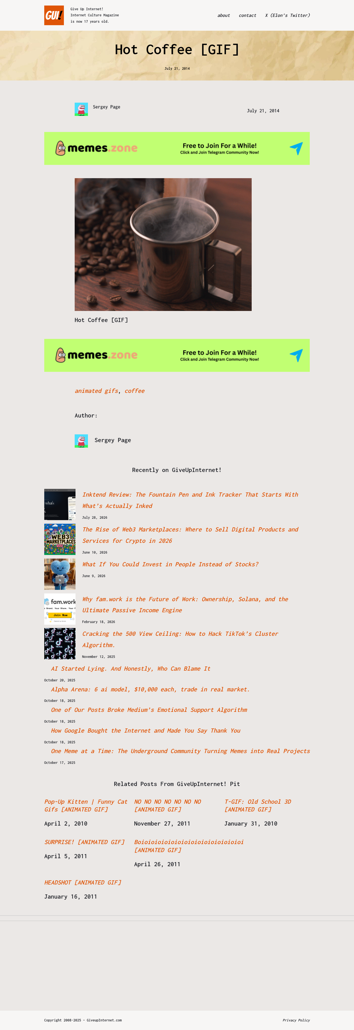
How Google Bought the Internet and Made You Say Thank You (145, 730)
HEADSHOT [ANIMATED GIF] (82, 882)
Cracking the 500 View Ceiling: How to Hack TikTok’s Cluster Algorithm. (180, 639)
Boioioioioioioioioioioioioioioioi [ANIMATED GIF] (189, 845)
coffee (134, 390)
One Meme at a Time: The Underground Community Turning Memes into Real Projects (180, 750)
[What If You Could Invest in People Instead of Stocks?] (60, 574)
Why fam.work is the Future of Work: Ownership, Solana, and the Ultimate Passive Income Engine (185, 604)
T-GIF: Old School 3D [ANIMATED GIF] (257, 805)
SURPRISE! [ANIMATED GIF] (84, 841)
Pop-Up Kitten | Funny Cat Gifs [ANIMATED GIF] (85, 805)
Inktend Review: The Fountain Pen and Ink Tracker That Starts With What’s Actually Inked (190, 500)
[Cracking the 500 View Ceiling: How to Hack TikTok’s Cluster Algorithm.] (60, 643)
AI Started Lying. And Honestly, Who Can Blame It (130, 668)
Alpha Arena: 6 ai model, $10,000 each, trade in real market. (150, 689)
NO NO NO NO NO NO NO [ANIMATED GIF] (167, 805)
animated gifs (96, 390)
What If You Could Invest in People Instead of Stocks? (170, 564)
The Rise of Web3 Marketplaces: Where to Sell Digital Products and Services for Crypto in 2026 (190, 535)
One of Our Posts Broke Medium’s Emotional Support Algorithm (149, 709)
